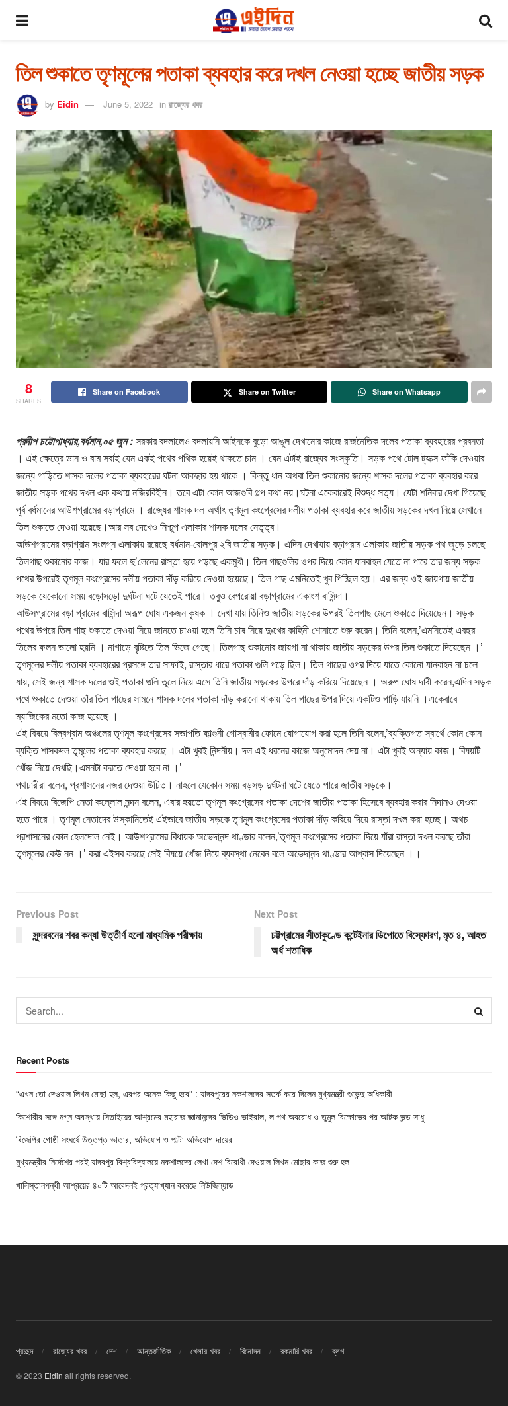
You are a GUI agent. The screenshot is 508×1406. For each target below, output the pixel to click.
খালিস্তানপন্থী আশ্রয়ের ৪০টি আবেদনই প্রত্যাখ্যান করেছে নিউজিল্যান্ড (126, 1184)
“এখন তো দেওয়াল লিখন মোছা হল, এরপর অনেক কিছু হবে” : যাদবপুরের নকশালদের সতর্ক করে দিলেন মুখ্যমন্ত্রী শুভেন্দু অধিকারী (204, 1093)
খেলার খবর (205, 1351)
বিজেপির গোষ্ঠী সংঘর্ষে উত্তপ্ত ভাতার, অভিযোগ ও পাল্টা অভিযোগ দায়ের (125, 1139)
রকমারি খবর (296, 1351)
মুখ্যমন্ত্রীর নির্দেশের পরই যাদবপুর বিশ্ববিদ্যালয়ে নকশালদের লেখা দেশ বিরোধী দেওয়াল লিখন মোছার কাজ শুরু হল (182, 1161)
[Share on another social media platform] (481, 392)
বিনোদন (250, 1351)
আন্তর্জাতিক (154, 1351)
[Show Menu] (22, 20)
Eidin (68, 104)
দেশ (111, 1351)
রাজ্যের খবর (185, 104)
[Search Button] (485, 20)
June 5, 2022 (128, 104)
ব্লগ (338, 1351)
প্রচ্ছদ (24, 1351)
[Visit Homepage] (253, 20)
